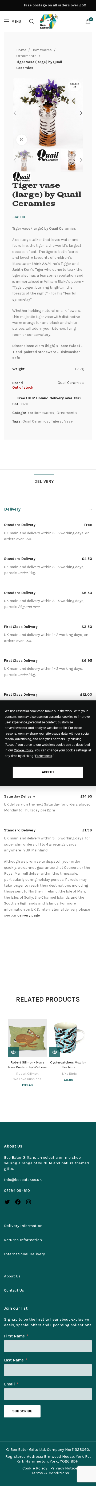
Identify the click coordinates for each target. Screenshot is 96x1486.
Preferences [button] (43, 756)
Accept (48, 772)
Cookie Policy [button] (23, 750)
